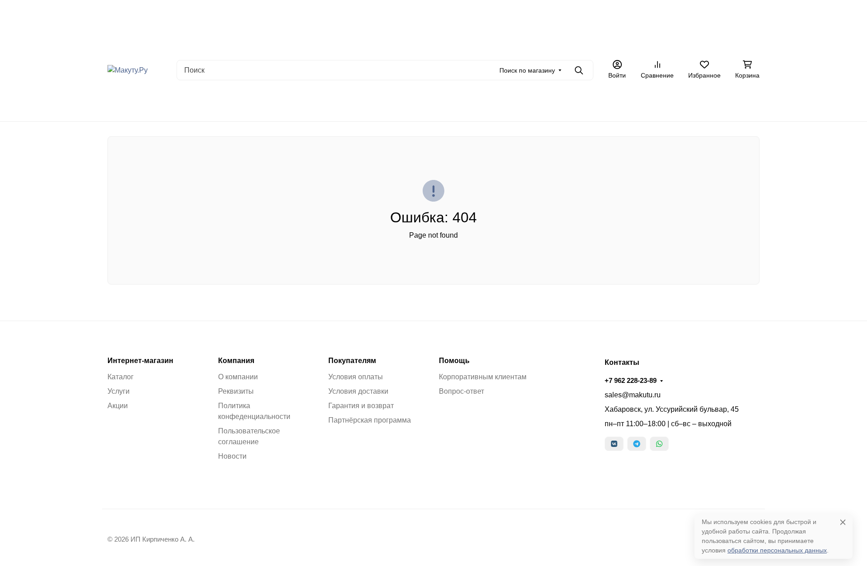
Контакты (469, 42)
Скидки (277, 103)
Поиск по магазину (527, 70)
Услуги (118, 391)
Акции (373, 42)
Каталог (120, 377)
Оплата (305, 42)
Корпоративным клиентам (483, 377)
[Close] (842, 522)
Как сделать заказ (418, 42)
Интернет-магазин (140, 360)
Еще (606, 42)
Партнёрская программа (369, 420)
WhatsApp (373, 103)
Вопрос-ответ (461, 391)
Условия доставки (358, 391)
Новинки (242, 103)
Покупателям (352, 360)
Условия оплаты (355, 377)
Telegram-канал (323, 103)
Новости (232, 456)
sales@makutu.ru (633, 395)
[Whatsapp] (659, 444)
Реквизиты (236, 391)
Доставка (339, 42)
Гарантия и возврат (361, 406)
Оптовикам (569, 42)
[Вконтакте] (614, 444)
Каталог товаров (518, 42)
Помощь (454, 360)
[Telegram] (636, 444)
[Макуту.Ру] (127, 70)
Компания (236, 360)
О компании (238, 377)
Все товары (200, 103)
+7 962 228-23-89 (722, 42)
